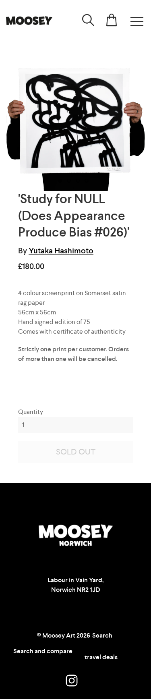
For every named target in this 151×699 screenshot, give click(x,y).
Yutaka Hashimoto (61, 250)
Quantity (30, 412)
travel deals (101, 657)
